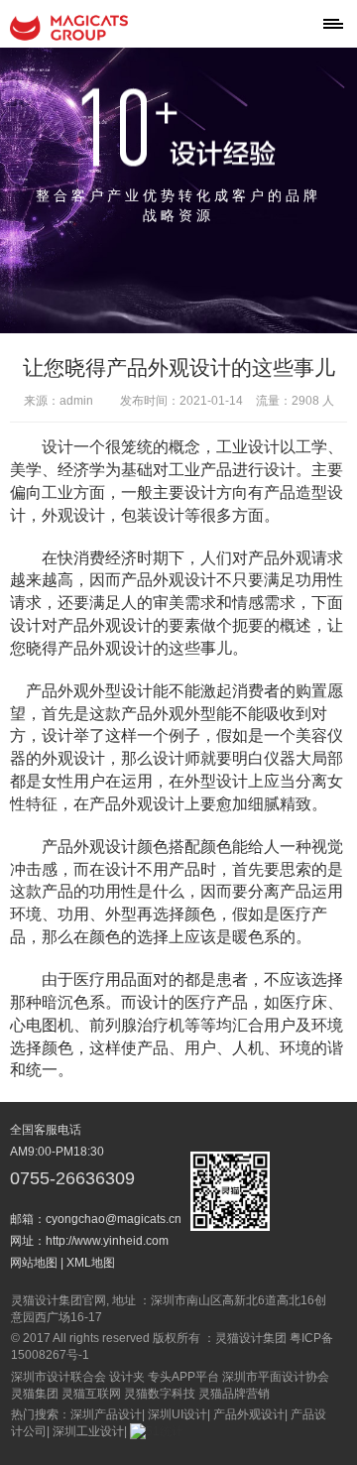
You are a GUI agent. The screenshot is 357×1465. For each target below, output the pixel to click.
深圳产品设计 (106, 1414)
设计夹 (127, 1377)
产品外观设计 (249, 1414)
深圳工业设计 (88, 1431)
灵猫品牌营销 (234, 1394)
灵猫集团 (35, 1394)
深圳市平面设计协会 (275, 1377)
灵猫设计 (69, 28)
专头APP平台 (183, 1377)
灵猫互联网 (91, 1394)
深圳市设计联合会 (58, 1377)
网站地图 (34, 1263)
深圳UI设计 (177, 1414)
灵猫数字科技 (159, 1394)
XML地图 (90, 1263)
